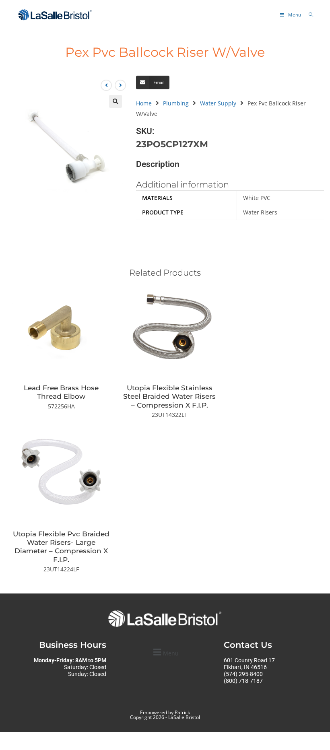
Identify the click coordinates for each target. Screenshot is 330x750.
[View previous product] (106, 85)
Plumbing (176, 103)
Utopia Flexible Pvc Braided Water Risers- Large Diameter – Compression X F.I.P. (61, 547)
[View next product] (120, 85)
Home (144, 103)
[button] (115, 101)
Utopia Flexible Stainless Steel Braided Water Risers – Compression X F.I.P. (169, 396)
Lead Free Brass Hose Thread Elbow (61, 392)
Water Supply (218, 103)
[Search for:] (308, 15)
